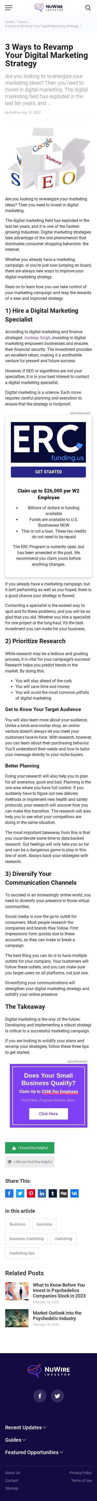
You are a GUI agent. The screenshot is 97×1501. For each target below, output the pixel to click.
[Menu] (8, 8)
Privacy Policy (81, 1473)
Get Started (48, 471)
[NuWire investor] (48, 8)
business (44, 1224)
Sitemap (11, 1488)
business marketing (26, 1238)
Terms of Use (81, 1480)
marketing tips (22, 1253)
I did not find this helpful (33, 1162)
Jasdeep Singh (36, 337)
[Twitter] (57, 1395)
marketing (63, 1238)
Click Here (48, 1113)
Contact (11, 1480)
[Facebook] (39, 1395)
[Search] (88, 7)
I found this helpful (33, 1148)
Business (17, 1224)
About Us (12, 1473)
